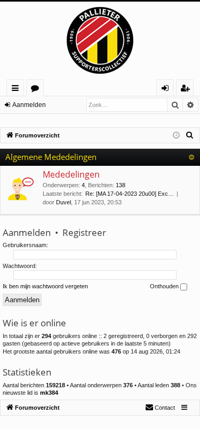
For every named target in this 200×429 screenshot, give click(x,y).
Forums (37, 89)
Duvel (63, 202)
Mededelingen (71, 174)
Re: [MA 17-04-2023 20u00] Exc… (129, 193)
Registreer (84, 232)
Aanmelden (29, 105)
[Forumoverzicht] (100, 40)
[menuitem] (190, 135)
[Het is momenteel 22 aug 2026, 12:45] (176, 135)
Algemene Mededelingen (51, 156)
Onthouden (165, 286)
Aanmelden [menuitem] (167, 89)
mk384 (49, 392)
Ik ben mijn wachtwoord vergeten (45, 286)
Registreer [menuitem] (187, 89)
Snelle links (17, 89)
